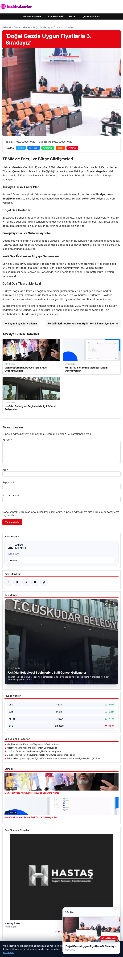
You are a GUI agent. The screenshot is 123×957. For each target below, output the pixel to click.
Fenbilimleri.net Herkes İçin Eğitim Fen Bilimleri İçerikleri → (83, 323)
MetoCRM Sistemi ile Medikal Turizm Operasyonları (32, 747)
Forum (72, 16)
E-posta (8, 482)
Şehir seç (13, 554)
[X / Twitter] (17, 582)
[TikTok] (44, 582)
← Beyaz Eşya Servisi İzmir (21, 323)
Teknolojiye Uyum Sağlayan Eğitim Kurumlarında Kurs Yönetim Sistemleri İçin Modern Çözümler (54, 758)
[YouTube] (35, 582)
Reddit (60, 148)
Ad (5, 469)
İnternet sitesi (10, 495)
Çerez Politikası (91, 16)
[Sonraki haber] (113, 604)
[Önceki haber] (106, 604)
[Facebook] (8, 582)
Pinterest (72, 148)
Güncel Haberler (32, 16)
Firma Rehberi (55, 16)
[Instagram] (26, 582)
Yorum (7, 439)
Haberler (6, 27)
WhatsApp (47, 148)
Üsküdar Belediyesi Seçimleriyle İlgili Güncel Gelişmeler (34, 751)
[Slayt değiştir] (56, 931)
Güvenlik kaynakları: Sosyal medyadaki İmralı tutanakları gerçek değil (41, 755)
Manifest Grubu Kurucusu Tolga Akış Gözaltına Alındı (33, 744)
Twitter (21, 148)
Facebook (33, 148)
